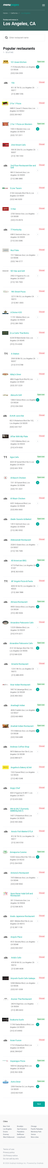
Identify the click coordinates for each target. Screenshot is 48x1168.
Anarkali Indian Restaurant (22, 726)
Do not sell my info (11, 1159)
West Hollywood (8, 1137)
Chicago (34, 1126)
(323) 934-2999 (17, 73)
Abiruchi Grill (16, 395)
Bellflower (20, 1134)
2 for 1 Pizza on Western (21, 124)
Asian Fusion (15, 1040)
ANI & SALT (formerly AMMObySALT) (19, 810)
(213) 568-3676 (16, 907)
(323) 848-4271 (16, 758)
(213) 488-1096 (17, 94)
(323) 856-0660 (16, 510)
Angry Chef (15, 788)
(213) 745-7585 (17, 551)
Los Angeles (7, 1129)
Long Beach (21, 1137)
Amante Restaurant (19, 664)
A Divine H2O (16, 312)
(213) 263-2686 (16, 241)
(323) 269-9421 (16, 115)
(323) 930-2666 (16, 822)
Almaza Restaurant (19, 602)
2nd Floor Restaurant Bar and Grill (23, 166)
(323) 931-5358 (17, 989)
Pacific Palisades (37, 1129)
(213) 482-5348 (17, 778)
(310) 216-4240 (16, 344)
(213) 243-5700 (17, 843)
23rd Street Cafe (18, 145)
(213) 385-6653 (17, 1010)
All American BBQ (18, 560)
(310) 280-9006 (17, 613)
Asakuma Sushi (17, 1019)
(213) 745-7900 (16, 282)
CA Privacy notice (10, 1156)
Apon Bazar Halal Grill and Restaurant (21, 894)
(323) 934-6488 (17, 737)
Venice (33, 1134)
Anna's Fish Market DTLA (22, 831)
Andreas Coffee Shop (19, 747)
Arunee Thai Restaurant (21, 999)
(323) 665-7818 (16, 468)
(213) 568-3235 (16, 654)
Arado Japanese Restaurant (22, 916)
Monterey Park (36, 1132)
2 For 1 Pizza (15, 103)
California (14, 13)
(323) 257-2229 (16, 385)
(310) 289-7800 (16, 323)
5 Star (13, 209)
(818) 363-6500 (17, 572)
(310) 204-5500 (16, 863)
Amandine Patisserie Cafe (21, 622)
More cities (35, 1137)
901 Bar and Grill (17, 271)
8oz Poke (15, 250)
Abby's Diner (15, 374)
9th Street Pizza (18, 291)
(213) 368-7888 (17, 592)
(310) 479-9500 (16, 448)
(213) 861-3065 (17, 303)
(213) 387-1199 (16, 927)
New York (6, 1126)
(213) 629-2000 (16, 799)
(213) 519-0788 (17, 365)
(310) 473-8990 (16, 1031)
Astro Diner (16, 1082)
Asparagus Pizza (17, 1061)
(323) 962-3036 (16, 1072)
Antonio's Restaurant (20, 873)
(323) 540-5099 (16, 199)
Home (5, 13)
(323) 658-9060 (17, 884)
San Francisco (22, 1129)
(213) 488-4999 (17, 675)
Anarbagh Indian (18, 705)
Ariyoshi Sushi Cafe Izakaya (23, 978)
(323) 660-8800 (17, 716)
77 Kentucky (16, 229)
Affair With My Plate (19, 436)
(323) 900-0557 (17, 948)
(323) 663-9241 (17, 1093)
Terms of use (8, 1149)
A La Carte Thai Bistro (19, 333)
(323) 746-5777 (17, 261)
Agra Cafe (14, 457)
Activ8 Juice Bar (17, 416)
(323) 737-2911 (16, 135)
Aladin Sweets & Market (20, 519)
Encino (5, 1132)
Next (39, 1104)
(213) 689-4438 (17, 969)
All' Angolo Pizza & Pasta (22, 581)
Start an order (40, 68)
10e (13, 83)
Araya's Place (16, 937)
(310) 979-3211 (16, 634)
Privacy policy (9, 1152)
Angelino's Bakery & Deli (21, 767)
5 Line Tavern (16, 188)
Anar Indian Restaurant (20, 684)
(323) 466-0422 (16, 696)
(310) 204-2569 (17, 406)
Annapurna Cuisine (18, 852)
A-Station (15, 354)
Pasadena (20, 1132)
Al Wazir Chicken (17, 498)
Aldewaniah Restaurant (21, 540)
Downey (6, 1134)
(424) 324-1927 (16, 427)
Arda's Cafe (16, 957)
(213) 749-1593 (17, 156)
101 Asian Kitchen (19, 62)
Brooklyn (20, 1126)
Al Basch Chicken (18, 478)
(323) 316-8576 (17, 220)
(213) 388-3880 (16, 179)
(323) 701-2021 (16, 489)
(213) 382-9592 (16, 530)
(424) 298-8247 (16, 1051)
